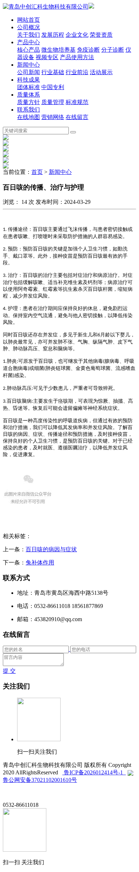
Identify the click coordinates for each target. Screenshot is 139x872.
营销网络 (52, 117)
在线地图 (28, 117)
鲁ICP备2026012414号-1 (94, 772)
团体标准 (28, 87)
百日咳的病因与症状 (51, 549)
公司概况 (28, 27)
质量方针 (28, 102)
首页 (37, 172)
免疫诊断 (88, 50)
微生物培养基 (58, 50)
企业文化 (77, 35)
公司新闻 (28, 72)
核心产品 (28, 50)
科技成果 (28, 80)
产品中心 (28, 42)
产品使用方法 (77, 57)
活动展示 (101, 72)
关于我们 (28, 35)
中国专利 (52, 87)
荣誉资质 (101, 35)
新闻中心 (28, 65)
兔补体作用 (40, 562)
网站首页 (28, 20)
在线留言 (77, 117)
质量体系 (28, 95)
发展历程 (52, 35)
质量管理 (52, 102)
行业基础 (52, 72)
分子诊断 (112, 50)
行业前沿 (77, 72)
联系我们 (28, 110)
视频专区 (47, 57)
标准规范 (77, 102)
